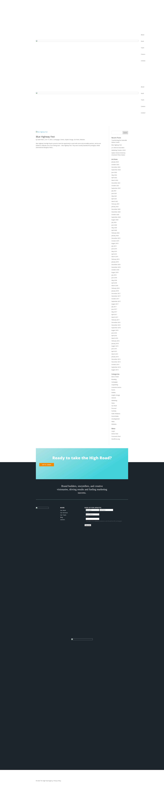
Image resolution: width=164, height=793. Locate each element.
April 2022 (114, 177)
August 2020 (114, 220)
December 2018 (115, 264)
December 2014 (115, 359)
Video (113, 421)
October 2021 (115, 185)
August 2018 (114, 272)
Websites (82, 139)
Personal (113, 408)
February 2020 (115, 233)
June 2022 (114, 172)
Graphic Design (69, 139)
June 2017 (114, 309)
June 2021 (114, 193)
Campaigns (57, 139)
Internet (113, 398)
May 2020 (114, 228)
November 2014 (115, 362)
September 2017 (116, 301)
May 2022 (114, 175)
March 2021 (114, 201)
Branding (113, 379)
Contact (143, 61)
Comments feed (115, 436)
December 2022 (115, 167)
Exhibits (113, 392)
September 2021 (116, 188)
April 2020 (114, 230)
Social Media (114, 416)
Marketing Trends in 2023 (118, 150)
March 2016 (114, 338)
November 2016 (115, 325)
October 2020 (115, 214)
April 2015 (114, 351)
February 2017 (115, 320)
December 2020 (115, 209)
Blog (61, 517)
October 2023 (115, 164)
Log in (113, 431)
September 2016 (116, 327)
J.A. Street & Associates (117, 147)
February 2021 (115, 204)
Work (142, 41)
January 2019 (115, 262)
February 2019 (115, 259)
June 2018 (114, 277)
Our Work (76, 139)
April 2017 (114, 314)
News (113, 403)
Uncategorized (115, 419)
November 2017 (115, 296)
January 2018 (115, 291)
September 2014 (116, 367)
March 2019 (114, 256)
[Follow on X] (82, 470)
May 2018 (114, 280)
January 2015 (115, 356)
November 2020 (115, 212)
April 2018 (114, 283)
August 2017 (114, 304)
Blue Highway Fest (45, 136)
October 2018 (115, 270)
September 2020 (116, 217)
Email (87, 512)
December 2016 (115, 322)
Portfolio (113, 411)
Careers (143, 54)
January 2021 (115, 206)
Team (142, 48)
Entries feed (114, 434)
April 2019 (114, 254)
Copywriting (114, 384)
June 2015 (114, 349)
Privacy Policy (57, 781)
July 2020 (113, 222)
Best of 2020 (115, 377)
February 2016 (115, 341)
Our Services (64, 512)
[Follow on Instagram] (86, 470)
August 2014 (114, 370)
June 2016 (114, 333)
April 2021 (114, 199)
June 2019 (114, 249)
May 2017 (114, 312)
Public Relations (115, 413)
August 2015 (114, 346)
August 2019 (114, 243)
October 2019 (115, 241)
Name (88, 508)
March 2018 (114, 285)
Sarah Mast (40, 139)
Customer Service (116, 387)
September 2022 (116, 170)
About (142, 35)
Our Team (63, 515)
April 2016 (114, 335)
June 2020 (114, 225)
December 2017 (115, 293)
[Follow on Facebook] (78, 470)
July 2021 (113, 191)
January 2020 (115, 235)
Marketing (114, 400)
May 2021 (114, 196)
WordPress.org (115, 439)
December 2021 (115, 183)
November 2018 (115, 267)
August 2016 (114, 330)
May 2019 (114, 251)
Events (62, 139)
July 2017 (113, 306)
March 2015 (114, 354)
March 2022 (114, 180)
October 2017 (115, 299)
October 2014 (115, 364)
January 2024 (115, 162)
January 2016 (115, 343)
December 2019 (115, 238)
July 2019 (113, 246)
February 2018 (115, 288)
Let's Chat (46, 464)
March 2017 (114, 317)
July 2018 (113, 275)
